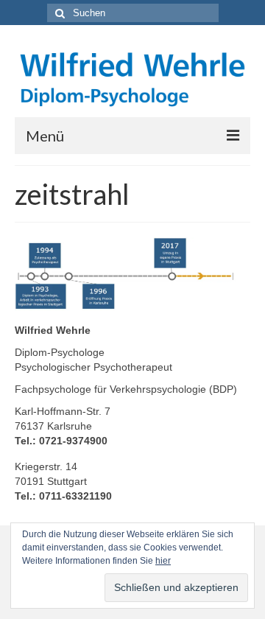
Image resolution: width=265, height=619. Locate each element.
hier (163, 561)
